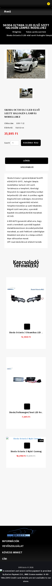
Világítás (16, 32)
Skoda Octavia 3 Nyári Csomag (26, 451)
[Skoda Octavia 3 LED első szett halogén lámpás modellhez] (26, 64)
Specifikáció (27, 167)
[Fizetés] (6, 4)
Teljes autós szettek (36, 32)
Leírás (26, 161)
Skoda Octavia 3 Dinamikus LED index (28, 332)
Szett (7, 143)
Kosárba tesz (30, 143)
